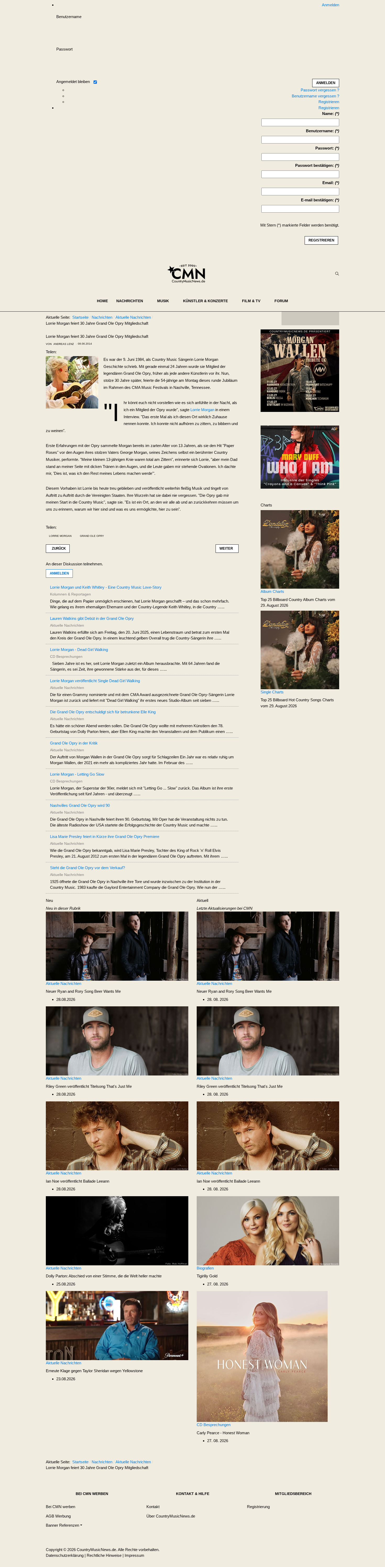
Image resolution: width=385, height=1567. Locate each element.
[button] (132, 300)
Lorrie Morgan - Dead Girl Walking (79, 649)
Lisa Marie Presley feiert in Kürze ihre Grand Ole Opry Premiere (104, 836)
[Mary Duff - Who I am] (300, 456)
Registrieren (328, 102)
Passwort (64, 49)
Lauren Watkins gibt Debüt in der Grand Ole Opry (92, 618)
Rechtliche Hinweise (104, 1555)
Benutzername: (320, 131)
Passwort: (324, 148)
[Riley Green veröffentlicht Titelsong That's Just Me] (117, 1040)
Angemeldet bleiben (73, 81)
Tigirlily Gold (207, 1276)
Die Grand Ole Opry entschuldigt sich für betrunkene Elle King (103, 712)
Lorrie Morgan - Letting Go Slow (77, 774)
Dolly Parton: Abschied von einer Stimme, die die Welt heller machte (104, 1276)
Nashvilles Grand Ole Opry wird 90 (80, 805)
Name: (328, 113)
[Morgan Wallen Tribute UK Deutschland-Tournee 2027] (300, 372)
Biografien (205, 1268)
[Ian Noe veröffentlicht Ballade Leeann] (117, 1135)
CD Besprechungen (213, 1424)
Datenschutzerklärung (65, 1555)
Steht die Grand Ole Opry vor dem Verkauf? (87, 867)
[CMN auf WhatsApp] (310, 318)
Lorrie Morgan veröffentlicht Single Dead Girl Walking (95, 680)
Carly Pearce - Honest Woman (223, 1433)
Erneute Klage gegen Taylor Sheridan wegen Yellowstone (94, 1371)
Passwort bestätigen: (314, 165)
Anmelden (59, 573)
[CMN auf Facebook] (289, 318)
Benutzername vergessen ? (315, 96)
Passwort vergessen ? (320, 90)
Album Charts (272, 591)
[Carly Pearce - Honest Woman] (262, 1356)
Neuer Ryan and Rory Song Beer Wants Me (83, 991)
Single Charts (272, 692)
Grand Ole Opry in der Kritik (74, 743)
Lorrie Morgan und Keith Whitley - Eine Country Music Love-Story (106, 587)
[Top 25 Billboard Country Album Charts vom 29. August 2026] (300, 549)
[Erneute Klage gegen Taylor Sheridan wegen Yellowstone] (117, 1325)
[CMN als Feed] (331, 318)
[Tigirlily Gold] (268, 1230)
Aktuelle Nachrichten (63, 983)
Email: (328, 182)
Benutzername (68, 16)
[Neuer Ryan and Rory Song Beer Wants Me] (117, 945)
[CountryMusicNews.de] (188, 273)
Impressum (134, 1555)
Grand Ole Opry (92, 535)
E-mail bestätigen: (317, 200)
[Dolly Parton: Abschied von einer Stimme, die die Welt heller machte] (117, 1230)
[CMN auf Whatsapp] (313, 1463)
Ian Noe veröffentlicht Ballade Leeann (77, 1181)
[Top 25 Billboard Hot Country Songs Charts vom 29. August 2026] (300, 649)
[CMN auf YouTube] (321, 318)
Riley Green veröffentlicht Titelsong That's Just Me (89, 1086)
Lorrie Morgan (202, 409)
